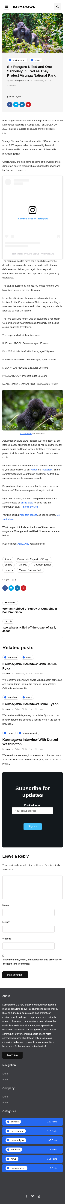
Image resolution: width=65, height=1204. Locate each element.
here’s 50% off (30, 506)
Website (6, 938)
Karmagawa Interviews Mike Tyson (30, 704)
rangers (9, 570)
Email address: (32, 805)
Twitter (33, 469)
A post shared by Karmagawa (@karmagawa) (32, 253)
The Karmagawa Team (19, 81)
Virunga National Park (30, 570)
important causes (28, 514)
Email (5, 922)
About (5, 1079)
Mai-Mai (23, 564)
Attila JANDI (24, 543)
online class (27, 502)
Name (6, 905)
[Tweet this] (16, 104)
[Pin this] (28, 104)
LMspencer (26, 433)
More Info (12, 1055)
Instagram (47, 469)
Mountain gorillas (42, 564)
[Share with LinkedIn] (22, 104)
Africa (8, 559)
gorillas (8, 564)
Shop (5, 1073)
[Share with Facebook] (9, 104)
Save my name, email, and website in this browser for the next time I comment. (32, 961)
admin (7, 674)
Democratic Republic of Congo (33, 559)
